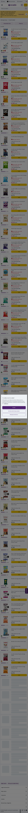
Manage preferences (14, 414)
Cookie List (6, 403)
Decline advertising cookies (14, 411)
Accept (14, 407)
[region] (14, 406)
